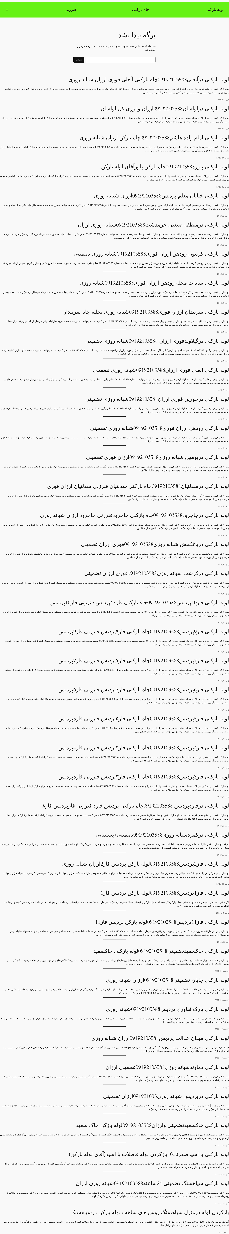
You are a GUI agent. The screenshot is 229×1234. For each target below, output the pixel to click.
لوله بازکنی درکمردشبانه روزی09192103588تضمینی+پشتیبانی (162, 835)
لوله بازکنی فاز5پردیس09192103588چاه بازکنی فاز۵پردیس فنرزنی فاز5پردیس (143, 719)
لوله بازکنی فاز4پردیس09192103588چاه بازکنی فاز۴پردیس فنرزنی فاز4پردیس (143, 748)
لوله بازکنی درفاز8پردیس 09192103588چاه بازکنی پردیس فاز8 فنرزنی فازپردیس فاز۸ (135, 806)
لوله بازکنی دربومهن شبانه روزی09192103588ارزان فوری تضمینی (157, 457)
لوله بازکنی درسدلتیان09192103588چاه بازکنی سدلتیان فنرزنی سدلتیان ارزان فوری (138, 486)
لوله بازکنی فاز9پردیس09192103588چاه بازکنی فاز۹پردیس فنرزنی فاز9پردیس (143, 631)
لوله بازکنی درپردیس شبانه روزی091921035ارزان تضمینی (166, 1096)
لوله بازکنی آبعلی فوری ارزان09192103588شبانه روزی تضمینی (161, 370)
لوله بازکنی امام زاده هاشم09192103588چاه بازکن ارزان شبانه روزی (154, 138)
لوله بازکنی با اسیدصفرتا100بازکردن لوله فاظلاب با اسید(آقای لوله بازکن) (149, 1154)
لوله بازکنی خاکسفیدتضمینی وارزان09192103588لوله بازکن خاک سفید (152, 1125)
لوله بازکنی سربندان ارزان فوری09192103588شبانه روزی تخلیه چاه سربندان (145, 312)
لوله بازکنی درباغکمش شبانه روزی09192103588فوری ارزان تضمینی (155, 544)
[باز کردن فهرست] (6, 9)
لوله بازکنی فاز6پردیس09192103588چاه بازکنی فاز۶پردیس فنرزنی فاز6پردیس (143, 690)
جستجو (79, 59)
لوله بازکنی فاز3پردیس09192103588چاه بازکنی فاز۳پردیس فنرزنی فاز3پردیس (143, 777)
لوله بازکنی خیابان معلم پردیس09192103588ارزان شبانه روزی (161, 196)
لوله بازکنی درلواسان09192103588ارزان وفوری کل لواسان (165, 109)
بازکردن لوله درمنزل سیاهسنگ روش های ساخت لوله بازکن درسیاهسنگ (149, 1212)
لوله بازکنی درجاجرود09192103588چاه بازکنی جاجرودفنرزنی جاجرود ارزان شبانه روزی (134, 515)
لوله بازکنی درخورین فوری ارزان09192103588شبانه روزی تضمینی (157, 399)
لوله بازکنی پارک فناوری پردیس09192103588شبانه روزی (167, 1009)
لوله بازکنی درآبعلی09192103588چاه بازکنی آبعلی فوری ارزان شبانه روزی (148, 80)
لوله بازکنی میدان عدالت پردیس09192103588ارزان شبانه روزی (160, 1038)
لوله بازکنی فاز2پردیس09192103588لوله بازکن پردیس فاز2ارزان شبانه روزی (145, 864)
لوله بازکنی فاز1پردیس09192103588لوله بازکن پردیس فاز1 (164, 893)
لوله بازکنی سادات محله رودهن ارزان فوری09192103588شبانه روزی (154, 283)
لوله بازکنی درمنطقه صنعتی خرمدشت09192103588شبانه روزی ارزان (153, 225)
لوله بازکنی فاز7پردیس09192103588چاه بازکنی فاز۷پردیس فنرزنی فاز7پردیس (143, 661)
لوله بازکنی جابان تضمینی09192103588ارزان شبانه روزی (167, 980)
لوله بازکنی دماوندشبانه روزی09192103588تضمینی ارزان (167, 1067)
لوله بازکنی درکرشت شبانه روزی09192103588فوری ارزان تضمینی (156, 573)
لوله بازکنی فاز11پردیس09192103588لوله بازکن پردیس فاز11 (162, 922)
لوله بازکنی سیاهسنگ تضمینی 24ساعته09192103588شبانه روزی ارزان (152, 1183)
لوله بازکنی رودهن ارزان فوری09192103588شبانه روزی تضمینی (159, 428)
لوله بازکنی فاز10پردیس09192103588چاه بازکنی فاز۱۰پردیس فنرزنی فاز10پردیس (139, 602)
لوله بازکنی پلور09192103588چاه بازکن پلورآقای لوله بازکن (165, 167)
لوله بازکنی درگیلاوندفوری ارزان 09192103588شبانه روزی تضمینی (157, 341)
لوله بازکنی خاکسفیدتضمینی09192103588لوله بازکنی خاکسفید (161, 951)
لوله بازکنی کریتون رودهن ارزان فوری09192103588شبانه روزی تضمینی (151, 254)
